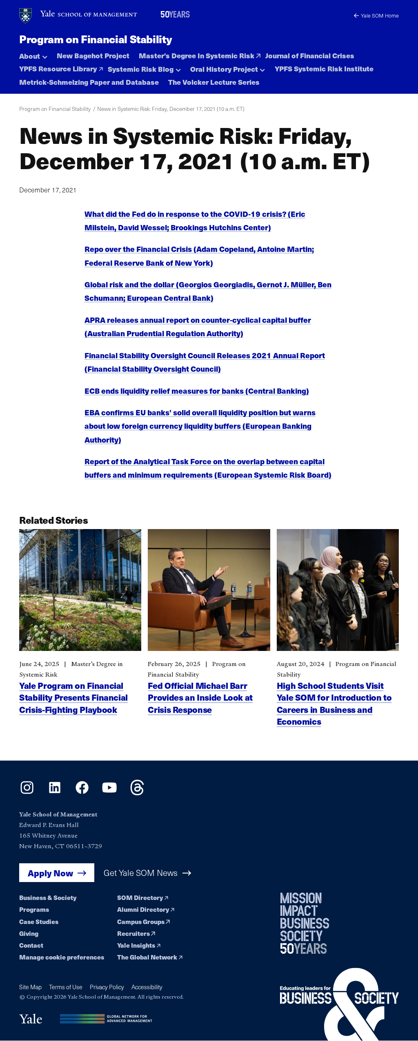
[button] (33, 53)
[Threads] (137, 792)
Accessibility (146, 987)
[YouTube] (109, 792)
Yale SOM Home (380, 15)
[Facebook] (82, 792)
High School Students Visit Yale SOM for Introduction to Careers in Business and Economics (334, 703)
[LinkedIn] (54, 792)
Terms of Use (65, 987)
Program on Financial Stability (95, 38)
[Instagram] (27, 792)
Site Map (30, 987)
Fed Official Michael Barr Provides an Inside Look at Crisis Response (200, 697)
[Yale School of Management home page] (78, 16)
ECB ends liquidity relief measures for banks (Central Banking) (196, 390)
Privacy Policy (107, 987)
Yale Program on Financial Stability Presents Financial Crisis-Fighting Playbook (73, 697)
